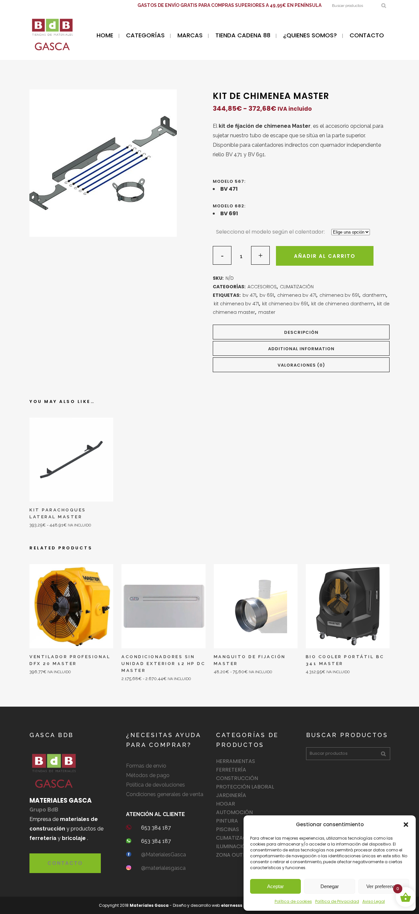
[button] (406, 824)
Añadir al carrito (324, 256)
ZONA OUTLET (233, 855)
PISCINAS (227, 829)
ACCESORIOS (262, 286)
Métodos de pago (148, 775)
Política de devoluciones (155, 785)
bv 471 (249, 295)
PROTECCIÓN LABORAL (245, 786)
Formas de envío (146, 766)
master (266, 312)
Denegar (329, 886)
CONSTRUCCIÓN (237, 778)
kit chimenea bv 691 (285, 303)
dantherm (374, 295)
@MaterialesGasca (163, 854)
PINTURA (227, 821)
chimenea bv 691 (339, 295)
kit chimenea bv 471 (236, 303)
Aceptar (275, 886)
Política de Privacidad (337, 901)
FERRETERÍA (231, 769)
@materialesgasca (163, 868)
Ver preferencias (383, 886)
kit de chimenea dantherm (342, 303)
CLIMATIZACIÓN (297, 286)
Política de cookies (293, 901)
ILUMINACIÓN (232, 846)
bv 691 (267, 295)
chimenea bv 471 (296, 295)
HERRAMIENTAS (235, 761)
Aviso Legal (373, 901)
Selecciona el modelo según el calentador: (270, 232)
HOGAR (225, 804)
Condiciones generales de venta (164, 794)
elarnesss (231, 905)
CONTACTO (65, 863)
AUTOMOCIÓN (234, 812)
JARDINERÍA (231, 795)
